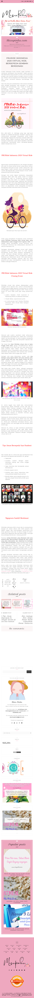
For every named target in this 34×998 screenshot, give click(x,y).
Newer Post (7, 612)
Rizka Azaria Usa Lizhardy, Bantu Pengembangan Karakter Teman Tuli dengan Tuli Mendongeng (17, 793)
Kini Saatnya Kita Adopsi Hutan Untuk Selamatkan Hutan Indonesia (25, 619)
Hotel (14, 948)
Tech (16, 951)
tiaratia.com (22, 710)
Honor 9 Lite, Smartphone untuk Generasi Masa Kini (17, 929)
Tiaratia (13, 994)
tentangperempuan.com (12, 710)
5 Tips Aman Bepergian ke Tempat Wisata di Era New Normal (8, 618)
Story (12, 951)
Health (22, 582)
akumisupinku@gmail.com (17, 717)
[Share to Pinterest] (14, 587)
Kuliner (25, 948)
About (7, 945)
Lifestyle (27, 582)
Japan (19, 948)
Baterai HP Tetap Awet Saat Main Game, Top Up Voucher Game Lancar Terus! (17, 25)
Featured (18, 945)
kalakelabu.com (17, 712)
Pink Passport (6, 994)
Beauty (12, 945)
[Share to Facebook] (15, 586)
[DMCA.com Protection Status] (17, 752)
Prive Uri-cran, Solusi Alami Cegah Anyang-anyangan (17, 874)
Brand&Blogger (27, 995)
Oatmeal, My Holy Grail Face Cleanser (17, 820)
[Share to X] (13, 586)
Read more (17, 30)
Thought (22, 951)
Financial (26, 945)
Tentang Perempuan (23, 994)
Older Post (27, 612)
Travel (28, 951)
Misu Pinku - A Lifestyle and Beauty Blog (18, 993)
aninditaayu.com (22, 709)
